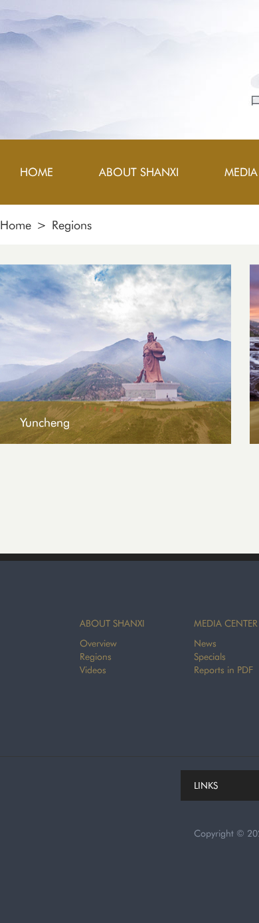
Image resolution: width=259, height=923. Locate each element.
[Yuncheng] (115, 270)
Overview (98, 643)
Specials (210, 656)
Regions (72, 225)
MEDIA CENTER (226, 623)
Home (15, 225)
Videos (93, 670)
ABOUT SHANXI (112, 623)
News (205, 643)
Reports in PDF (223, 670)
